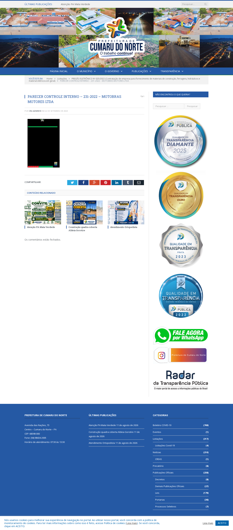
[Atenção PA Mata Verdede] (43, 212)
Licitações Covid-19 (165, 445)
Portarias (160, 499)
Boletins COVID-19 (162, 425)
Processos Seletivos (165, 506)
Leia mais (131, 523)
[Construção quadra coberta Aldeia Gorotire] (84, 212)
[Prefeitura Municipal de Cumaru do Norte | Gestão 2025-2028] (116, 37)
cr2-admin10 (35, 111)
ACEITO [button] (222, 523)
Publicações (140, 71)
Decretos (160, 479)
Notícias (157, 452)
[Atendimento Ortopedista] (126, 212)
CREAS (158, 459)
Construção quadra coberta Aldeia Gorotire (84, 4)
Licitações (158, 438)
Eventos (157, 432)
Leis (157, 492)
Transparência (170, 71)
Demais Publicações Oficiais (169, 486)
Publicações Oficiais (163, 472)
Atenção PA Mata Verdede (41, 227)
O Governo (112, 71)
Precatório (158, 465)
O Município (84, 71)
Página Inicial (59, 71)
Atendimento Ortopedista (123, 227)
